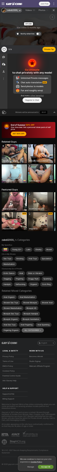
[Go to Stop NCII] (18, 442)
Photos (44, 10)
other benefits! (37, 96)
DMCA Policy (7, 366)
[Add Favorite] (4, 49)
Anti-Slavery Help (9, 381)
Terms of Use (7, 361)
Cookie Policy (36, 462)
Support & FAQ (8, 394)
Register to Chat (32, 100)
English (44, 343)
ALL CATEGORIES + (32, 330)
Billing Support (8, 399)
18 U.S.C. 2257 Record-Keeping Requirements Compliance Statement (25, 451)
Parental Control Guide (11, 376)
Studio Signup (35, 361)
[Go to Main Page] (17, 4)
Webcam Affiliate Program (39, 366)
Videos (30, 10)
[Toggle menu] (3, 3)
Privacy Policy (8, 356)
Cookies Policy (8, 371)
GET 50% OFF (18, 134)
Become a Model (36, 356)
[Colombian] (5, 249)
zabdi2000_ (8, 239)
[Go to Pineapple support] (4, 442)
